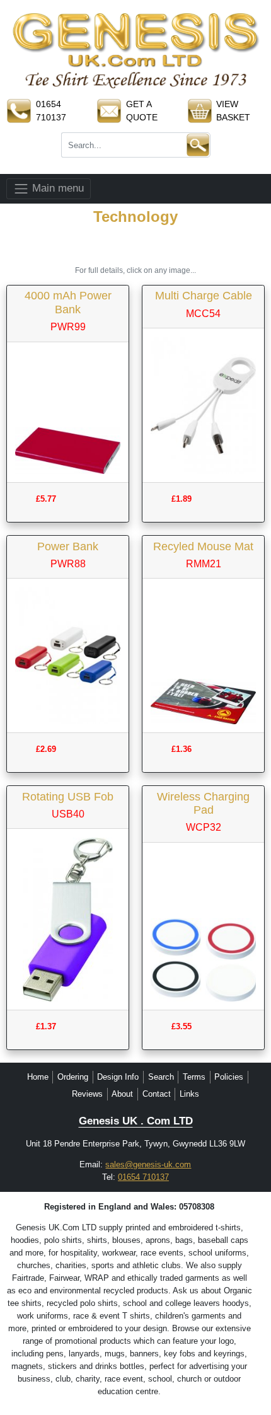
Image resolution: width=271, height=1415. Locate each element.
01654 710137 (143, 1177)
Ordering (72, 1077)
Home (38, 1077)
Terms (194, 1077)
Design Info (118, 1077)
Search (161, 1077)
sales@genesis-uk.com (148, 1164)
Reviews (87, 1094)
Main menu (56, 188)
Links (189, 1094)
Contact (156, 1094)
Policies (228, 1077)
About (122, 1094)
